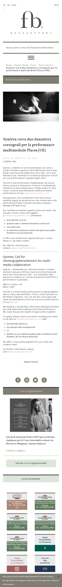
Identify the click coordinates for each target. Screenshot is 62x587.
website (14, 302)
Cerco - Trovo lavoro (41, 65)
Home (9, 65)
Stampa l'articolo (31, 362)
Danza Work (21, 65)
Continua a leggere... (16, 450)
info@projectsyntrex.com (17, 215)
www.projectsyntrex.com (37, 193)
